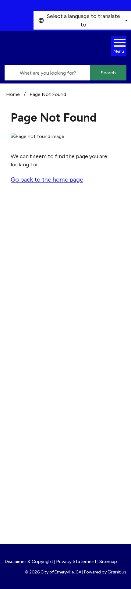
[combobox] (82, 20)
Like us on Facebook (47, 367)
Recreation (26, 492)
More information (28, 331)
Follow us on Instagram (50, 376)
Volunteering (28, 448)
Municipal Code (31, 509)
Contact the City (33, 517)
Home (13, 94)
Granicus (117, 572)
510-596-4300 (41, 278)
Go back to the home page (47, 179)
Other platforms (42, 395)
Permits (22, 440)
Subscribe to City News (51, 385)
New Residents (30, 500)
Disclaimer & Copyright (29, 561)
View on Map (22, 264)
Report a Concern (34, 456)
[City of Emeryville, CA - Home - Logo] (59, 48)
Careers (22, 431)
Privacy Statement (76, 561)
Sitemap (108, 561)
